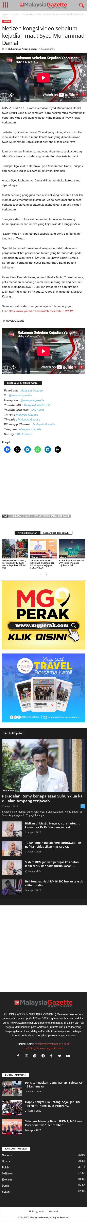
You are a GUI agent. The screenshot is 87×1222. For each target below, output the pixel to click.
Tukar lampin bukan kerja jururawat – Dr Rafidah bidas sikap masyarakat (53, 844)
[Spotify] (36, 1056)
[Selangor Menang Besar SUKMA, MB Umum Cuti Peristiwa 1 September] (12, 1126)
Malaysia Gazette (31, 390)
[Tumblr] (52, 1056)
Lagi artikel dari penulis (56, 532)
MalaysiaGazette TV (37, 405)
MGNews (7, 1173)
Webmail (53, 1211)
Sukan (6, 1191)
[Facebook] (19, 1056)
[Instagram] (27, 1056)
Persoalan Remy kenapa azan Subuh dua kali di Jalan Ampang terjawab (43, 798)
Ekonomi (7, 1179)
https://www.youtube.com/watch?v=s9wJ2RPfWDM (40, 311)
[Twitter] (60, 1056)
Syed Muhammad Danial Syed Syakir (51, 516)
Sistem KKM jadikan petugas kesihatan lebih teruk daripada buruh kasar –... (52, 864)
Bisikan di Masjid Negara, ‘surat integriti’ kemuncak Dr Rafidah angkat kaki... (53, 825)
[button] (80, 5)
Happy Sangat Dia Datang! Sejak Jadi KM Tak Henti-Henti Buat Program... (53, 1104)
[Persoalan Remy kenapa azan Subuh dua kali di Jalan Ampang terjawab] (43, 765)
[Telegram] (44, 1056)
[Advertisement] (43, 485)
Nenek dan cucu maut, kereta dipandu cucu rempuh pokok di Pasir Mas (14, 564)
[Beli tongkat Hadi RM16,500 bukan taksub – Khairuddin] (12, 887)
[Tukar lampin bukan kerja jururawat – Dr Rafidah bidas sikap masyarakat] (12, 848)
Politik (5, 1167)
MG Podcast (24, 434)
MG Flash (37, 409)
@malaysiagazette (20, 395)
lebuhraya (16, 516)
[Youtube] (68, 1056)
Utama (15, 14)
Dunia (5, 1185)
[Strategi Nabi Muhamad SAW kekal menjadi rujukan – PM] (72, 548)
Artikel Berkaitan (27, 532)
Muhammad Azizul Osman (22, 48)
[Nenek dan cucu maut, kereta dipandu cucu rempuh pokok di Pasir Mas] (15, 548)
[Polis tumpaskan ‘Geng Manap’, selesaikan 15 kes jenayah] (12, 1088)
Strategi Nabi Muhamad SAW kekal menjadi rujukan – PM (71, 563)
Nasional (7, 1155)
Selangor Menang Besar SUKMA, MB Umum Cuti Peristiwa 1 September (54, 1123)
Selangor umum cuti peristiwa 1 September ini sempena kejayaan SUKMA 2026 (42, 564)
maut (27, 516)
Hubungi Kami (36, 1211)
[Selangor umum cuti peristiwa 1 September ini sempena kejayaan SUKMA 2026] (43, 548)
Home (5, 14)
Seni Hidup (8, 790)
